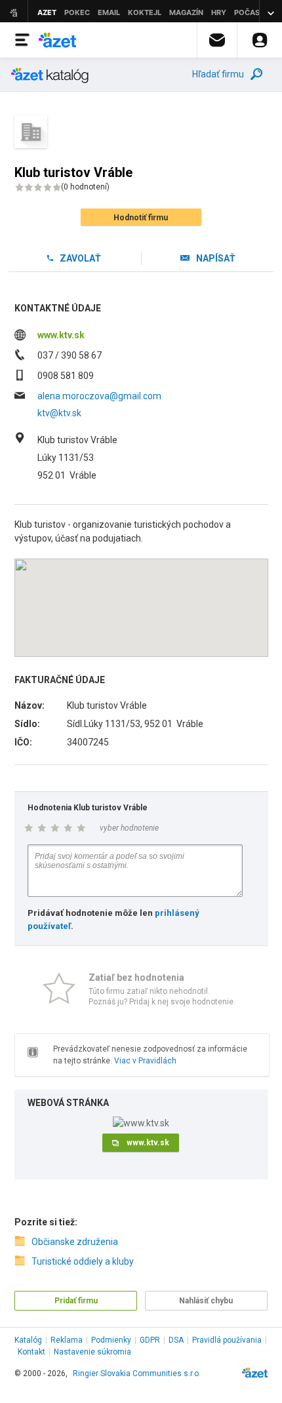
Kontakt (31, 1351)
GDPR (150, 1340)
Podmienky (111, 1340)
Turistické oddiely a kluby (82, 1261)
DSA (176, 1340)
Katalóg (28, 1340)
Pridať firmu (76, 1300)
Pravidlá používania (227, 1340)
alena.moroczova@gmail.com (99, 396)
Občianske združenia (74, 1241)
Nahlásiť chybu (206, 1300)
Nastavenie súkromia (92, 1351)
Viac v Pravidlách (145, 1060)
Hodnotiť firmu (140, 217)
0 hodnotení (85, 186)
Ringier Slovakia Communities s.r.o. (137, 1373)
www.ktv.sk (61, 335)
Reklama (66, 1340)
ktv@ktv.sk (59, 413)
